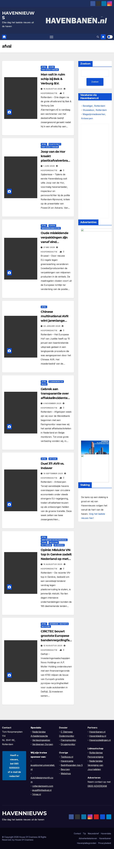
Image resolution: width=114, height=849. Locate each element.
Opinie (44, 542)
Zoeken (85, 63)
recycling (53, 542)
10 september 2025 (53, 473)
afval (44, 67)
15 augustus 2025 (53, 564)
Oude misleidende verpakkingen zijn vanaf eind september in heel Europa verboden (54, 242)
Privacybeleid (104, 843)
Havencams (67, 761)
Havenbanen (105, 838)
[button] (98, 36)
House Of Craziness (24, 840)
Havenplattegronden (86, 843)
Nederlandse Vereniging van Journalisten (95, 765)
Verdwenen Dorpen (42, 744)
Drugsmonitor (68, 744)
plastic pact (54, 144)
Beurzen (65, 769)
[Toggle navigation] (51, 37)
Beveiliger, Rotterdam (94, 105)
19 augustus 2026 (53, 89)
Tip (84, 833)
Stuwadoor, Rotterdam (95, 110)
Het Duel (53, 459)
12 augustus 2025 (53, 646)
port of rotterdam (50, 70)
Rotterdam (46, 545)
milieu (44, 384)
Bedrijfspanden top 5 (72, 765)
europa (52, 225)
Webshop (66, 773)
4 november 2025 (52, 403)
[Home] (4, 37)
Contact (77, 833)
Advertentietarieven (88, 838)
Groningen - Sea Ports (58, 624)
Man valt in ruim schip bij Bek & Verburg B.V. (53, 79)
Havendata (106, 833)
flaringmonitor (56, 381)
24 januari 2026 (52, 326)
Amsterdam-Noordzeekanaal (54, 540)
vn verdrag (59, 545)
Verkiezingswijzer (41, 740)
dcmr (51, 67)
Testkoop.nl (67, 756)
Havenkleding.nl (97, 736)
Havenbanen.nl (97, 731)
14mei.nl (36, 794)
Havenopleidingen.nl (100, 740)
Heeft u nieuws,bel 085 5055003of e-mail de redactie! (14, 766)
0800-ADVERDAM (97, 786)
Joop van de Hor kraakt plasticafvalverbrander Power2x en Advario (56, 160)
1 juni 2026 (49, 166)
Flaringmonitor (68, 740)
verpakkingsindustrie (51, 228)
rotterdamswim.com (42, 786)
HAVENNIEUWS (18, 15)
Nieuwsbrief (93, 833)
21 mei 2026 (49, 247)
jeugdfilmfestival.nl (41, 790)
